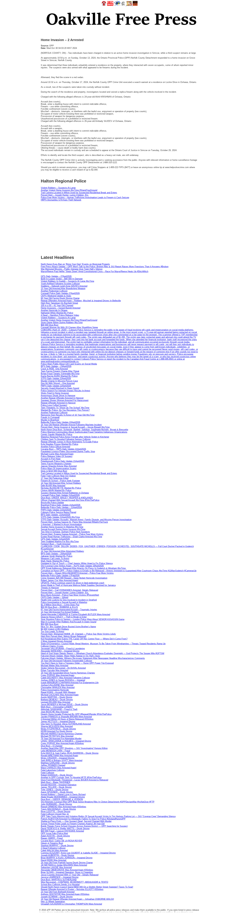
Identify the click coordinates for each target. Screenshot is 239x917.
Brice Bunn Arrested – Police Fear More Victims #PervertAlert (70, 595)
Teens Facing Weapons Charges (56, 463)
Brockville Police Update (52, 502)
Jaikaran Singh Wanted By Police (56, 556)
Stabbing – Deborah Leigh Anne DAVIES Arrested (64, 286)
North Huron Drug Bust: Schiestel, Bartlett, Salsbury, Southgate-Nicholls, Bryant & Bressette (84, 429)
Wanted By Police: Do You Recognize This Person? (65, 410)
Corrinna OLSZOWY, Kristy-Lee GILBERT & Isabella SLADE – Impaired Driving (78, 853)
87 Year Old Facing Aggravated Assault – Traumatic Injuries (69, 609)
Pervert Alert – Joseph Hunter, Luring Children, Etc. (65, 195)
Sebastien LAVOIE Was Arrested (56, 867)
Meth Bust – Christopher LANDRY (57, 707)
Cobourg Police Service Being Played (58, 512)
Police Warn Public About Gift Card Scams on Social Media (69, 364)
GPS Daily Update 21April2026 (55, 539)
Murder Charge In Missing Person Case (59, 381)
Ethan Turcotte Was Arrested (54, 670)
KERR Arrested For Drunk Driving (56, 731)
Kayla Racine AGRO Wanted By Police (59, 376)
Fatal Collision (47, 772)
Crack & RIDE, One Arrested (54, 369)
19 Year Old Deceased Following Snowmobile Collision (66, 660)
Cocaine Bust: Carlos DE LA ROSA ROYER (61, 840)
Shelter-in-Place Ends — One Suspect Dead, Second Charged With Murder (76, 821)
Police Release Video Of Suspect (56, 456)
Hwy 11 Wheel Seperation (53, 901)
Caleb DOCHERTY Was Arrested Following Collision (65, 677)
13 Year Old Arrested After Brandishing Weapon (63, 288)
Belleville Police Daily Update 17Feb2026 (60, 575)
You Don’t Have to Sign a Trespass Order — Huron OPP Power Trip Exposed (77, 663)
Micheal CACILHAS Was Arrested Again (60, 695)
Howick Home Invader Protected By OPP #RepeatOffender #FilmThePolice (76, 714)
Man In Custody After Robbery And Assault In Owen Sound (68, 622)
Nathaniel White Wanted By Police (57, 313)
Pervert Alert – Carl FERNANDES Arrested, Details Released (69, 590)
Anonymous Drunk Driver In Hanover (58, 395)
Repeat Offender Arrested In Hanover (58, 403)
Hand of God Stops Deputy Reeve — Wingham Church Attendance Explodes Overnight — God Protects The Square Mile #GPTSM (102, 653)
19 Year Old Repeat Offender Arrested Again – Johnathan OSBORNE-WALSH (77, 899)
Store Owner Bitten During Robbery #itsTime (62, 322)
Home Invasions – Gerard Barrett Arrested (60, 308)
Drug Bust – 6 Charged (51, 746)
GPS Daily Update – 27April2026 (56, 276)
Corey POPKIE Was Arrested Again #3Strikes (62, 743)
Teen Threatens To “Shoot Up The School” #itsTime (65, 407)
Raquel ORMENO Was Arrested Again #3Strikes (63, 806)
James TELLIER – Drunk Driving (56, 787)
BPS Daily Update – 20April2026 (56, 553)
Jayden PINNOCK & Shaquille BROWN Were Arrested (66, 716)
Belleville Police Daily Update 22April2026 (60, 422)
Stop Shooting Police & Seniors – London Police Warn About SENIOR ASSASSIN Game (82, 619)
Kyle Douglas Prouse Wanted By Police (59, 444)
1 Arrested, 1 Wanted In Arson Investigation (61, 524)
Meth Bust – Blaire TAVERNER (55, 782)
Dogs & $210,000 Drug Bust (54, 471)
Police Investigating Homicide (55, 690)
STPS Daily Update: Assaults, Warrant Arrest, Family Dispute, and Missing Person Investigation (86, 519)
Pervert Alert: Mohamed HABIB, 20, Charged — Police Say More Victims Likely (78, 634)
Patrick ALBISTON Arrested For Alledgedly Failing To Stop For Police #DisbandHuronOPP (83, 819)
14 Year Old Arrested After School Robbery (61, 483)
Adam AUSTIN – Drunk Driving (55, 836)
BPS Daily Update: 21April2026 (55, 514)
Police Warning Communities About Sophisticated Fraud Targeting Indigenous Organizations (84, 432)
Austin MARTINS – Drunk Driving (56, 697)
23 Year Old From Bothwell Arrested (57, 892)
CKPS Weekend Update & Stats (56, 296)
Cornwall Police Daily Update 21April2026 (60, 495)
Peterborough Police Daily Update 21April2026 (62, 461)
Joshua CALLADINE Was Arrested (57, 685)
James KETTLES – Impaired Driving (58, 721)
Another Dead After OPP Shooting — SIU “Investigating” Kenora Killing (74, 748)
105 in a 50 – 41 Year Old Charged (57, 305)
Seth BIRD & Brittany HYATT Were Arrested (61, 760)
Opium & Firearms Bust (52, 843)
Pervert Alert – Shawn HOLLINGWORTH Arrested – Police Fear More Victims (77, 573)
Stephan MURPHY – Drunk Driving (57, 845)
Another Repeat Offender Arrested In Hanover (62, 398)
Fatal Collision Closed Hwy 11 (55, 814)
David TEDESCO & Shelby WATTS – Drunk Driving (65, 828)
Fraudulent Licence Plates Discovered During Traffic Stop (68, 451)
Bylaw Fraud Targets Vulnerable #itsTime (60, 373)
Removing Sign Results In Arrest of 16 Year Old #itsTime (67, 415)
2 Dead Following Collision (53, 848)
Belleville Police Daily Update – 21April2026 (61, 507)
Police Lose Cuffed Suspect (54, 405)
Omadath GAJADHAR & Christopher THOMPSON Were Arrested (71, 904)
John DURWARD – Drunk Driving (56, 804)
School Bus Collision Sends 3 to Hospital (60, 884)
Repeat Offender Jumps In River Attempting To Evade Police (69, 441)
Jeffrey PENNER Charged (53, 765)
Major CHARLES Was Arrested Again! (58, 767)
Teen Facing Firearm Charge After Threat (60, 371)
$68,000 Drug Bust (49, 325)
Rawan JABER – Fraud (52, 838)
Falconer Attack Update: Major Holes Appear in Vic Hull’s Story (70, 656)
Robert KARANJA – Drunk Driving (57, 775)
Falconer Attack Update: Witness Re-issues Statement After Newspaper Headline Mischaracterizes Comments (93, 658)
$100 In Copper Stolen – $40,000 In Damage (62, 279)
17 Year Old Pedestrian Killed (54, 478)
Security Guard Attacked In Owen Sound (60, 388)
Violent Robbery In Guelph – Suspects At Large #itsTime (67, 281)
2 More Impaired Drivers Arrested (56, 641)
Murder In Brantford (50, 420)
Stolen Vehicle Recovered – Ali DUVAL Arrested (63, 668)
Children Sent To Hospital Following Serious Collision (66, 439)
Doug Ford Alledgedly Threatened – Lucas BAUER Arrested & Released (74, 780)
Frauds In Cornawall (50, 417)
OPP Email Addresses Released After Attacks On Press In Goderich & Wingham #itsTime (83, 568)
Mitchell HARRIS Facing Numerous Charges (61, 733)
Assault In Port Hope (50, 459)
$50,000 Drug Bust (49, 624)
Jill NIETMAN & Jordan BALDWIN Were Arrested (64, 865)
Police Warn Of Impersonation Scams (58, 468)
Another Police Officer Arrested (55, 446)
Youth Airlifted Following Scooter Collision (60, 283)
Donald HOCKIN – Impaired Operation (58, 785)
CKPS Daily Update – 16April (54, 597)
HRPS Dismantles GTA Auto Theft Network (61, 200)
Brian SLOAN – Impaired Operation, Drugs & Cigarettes (67, 872)
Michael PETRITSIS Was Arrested (57, 736)
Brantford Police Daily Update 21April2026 (60, 505)
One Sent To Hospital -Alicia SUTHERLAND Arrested (66, 724)
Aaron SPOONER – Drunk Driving (57, 792)
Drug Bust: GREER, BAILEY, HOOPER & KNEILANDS (67, 497)
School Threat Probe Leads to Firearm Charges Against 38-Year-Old (73, 823)
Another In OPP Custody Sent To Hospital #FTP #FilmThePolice (71, 777)
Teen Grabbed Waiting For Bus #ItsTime (60, 541)
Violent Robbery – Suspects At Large (58, 188)
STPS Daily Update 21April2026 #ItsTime (60, 517)
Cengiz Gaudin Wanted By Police (56, 434)
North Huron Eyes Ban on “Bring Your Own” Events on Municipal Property (75, 264)
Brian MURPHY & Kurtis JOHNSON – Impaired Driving (66, 858)
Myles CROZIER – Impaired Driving (57, 758)
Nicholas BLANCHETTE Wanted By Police (61, 488)
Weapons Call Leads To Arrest (55, 558)
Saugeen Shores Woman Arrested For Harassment (64, 400)
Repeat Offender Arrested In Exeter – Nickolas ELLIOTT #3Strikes (72, 889)
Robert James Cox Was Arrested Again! (59, 580)
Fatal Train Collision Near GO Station (58, 476)
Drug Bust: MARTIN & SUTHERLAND (59, 879)
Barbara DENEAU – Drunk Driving (57, 699)
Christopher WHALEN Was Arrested (57, 687)
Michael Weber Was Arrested (54, 665)
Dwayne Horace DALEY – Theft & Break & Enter (64, 617)
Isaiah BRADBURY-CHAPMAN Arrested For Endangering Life (70, 682)
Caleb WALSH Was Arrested (54, 850)
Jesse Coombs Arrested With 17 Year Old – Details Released (69, 875)
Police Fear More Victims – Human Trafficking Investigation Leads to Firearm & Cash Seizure (85, 197)
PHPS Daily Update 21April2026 (56, 510)
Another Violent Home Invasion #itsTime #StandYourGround (69, 190)
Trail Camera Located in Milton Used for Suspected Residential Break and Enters (79, 192)
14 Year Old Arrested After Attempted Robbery (62, 551)
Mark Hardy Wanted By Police (55, 561)
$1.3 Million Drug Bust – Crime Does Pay (60, 604)
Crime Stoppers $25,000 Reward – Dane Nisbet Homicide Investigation (74, 578)
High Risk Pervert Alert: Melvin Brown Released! (63, 636)
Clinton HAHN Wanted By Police (56, 490)
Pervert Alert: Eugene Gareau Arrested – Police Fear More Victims (72, 534)
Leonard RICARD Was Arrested (55, 702)
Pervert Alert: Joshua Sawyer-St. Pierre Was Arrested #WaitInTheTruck (74, 522)
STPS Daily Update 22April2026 (56, 378)
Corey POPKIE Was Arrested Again (57, 675)
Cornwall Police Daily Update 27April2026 (60, 293)
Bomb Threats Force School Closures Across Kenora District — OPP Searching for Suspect (84, 826)
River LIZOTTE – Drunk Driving (55, 811)
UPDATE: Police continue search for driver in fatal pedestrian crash (72, 583)
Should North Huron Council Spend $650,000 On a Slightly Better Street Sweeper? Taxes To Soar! (87, 887)
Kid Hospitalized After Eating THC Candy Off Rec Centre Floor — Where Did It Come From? (84, 639)
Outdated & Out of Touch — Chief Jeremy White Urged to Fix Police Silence (77, 563)
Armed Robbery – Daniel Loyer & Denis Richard (63, 794)
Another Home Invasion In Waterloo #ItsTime (62, 527)
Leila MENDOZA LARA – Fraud (55, 750)
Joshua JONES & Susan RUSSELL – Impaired (63, 680)
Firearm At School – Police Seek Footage (60, 480)
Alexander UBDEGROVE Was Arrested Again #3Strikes (67, 870)
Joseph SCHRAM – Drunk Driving (57, 896)
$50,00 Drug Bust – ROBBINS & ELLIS (59, 607)
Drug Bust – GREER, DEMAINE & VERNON (62, 799)
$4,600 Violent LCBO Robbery (55, 629)
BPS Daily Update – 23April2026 (56, 366)
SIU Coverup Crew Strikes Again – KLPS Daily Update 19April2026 (72, 566)
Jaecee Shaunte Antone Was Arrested (59, 466)
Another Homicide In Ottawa (54, 310)
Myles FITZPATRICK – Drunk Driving (58, 729)
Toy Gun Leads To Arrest (52, 631)
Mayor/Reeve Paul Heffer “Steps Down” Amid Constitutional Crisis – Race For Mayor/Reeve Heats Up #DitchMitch (94, 271)
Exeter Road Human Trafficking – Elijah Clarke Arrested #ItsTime (71, 536)
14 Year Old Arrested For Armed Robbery (60, 612)
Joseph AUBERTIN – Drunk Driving (57, 855)
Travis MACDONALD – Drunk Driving (58, 809)
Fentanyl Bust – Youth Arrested (55, 544)
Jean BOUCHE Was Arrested (54, 712)
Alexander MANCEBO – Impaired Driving (60, 651)
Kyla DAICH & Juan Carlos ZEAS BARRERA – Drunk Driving (69, 753)
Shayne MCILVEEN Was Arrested (57, 726)
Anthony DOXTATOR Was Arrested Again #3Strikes (65, 894)
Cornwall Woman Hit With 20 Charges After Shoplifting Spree (69, 327)
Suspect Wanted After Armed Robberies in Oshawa (65, 493)
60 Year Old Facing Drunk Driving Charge (60, 298)
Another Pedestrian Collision (54, 291)
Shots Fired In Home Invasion (55, 393)
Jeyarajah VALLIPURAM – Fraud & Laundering (63, 648)
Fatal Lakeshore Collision (53, 770)
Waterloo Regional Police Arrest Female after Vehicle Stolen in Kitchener (75, 437)
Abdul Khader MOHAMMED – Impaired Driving (63, 797)
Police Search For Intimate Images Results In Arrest (65, 390)
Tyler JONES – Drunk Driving (54, 789)
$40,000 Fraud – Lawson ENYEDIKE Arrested (62, 831)
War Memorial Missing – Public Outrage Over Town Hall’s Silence (71, 269)
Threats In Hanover (50, 587)
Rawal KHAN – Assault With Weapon (58, 692)
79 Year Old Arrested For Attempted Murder (61, 738)
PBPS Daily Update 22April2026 (56, 386)
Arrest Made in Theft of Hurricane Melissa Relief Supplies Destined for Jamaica (78, 585)
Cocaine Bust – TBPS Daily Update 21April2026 (63, 449)
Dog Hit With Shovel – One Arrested (58, 383)
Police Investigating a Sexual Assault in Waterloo (64, 602)
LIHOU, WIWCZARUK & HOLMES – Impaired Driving (66, 741)
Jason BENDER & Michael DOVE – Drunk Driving (64, 704)
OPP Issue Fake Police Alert (54, 833)
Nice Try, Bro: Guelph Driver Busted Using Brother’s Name (68, 626)
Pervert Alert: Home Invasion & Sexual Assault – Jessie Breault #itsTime (75, 427)
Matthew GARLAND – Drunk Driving (58, 763)
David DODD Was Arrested (53, 860)
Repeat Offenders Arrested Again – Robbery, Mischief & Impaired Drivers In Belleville (81, 300)
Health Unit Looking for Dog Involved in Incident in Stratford (69, 600)
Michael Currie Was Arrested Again (57, 454)
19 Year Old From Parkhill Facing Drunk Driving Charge (67, 862)
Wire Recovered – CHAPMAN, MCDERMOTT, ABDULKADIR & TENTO (74, 882)
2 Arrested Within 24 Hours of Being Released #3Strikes (67, 719)
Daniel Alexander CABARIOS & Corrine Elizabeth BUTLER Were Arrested (75, 614)
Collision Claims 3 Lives (52, 646)
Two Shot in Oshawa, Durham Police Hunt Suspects (65, 532)
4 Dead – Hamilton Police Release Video (60, 315)
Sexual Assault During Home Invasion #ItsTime (63, 529)
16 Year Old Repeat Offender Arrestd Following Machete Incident (71, 424)
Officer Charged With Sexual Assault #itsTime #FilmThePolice (70, 500)
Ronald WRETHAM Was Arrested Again (59, 755)
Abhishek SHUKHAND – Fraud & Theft (59, 709)
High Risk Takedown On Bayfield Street (59, 303)
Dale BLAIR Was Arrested (53, 485)
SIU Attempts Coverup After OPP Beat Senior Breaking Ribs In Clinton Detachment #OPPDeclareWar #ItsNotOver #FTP (97, 802)
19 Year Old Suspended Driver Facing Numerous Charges (68, 673)
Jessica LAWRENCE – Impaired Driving (59, 877)
